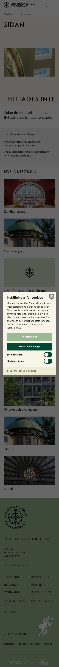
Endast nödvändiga (29, 346)
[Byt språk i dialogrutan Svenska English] (51, 297)
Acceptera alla (29, 336)
